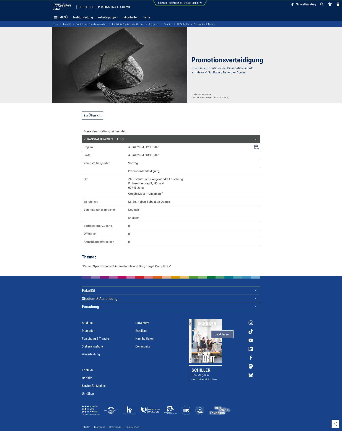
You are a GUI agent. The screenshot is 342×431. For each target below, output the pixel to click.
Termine (168, 24)
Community (142, 346)
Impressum (99, 427)
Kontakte (88, 370)
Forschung (90, 306)
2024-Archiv (183, 24)
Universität (142, 323)
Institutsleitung (83, 17)
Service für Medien (94, 386)
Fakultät (67, 24)
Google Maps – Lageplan (146, 193)
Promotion (88, 331)
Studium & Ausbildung (99, 298)
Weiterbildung (91, 354)
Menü (63, 17)
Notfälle (87, 378)
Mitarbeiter (130, 17)
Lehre (146, 17)
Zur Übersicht (92, 115)
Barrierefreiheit (133, 427)
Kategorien (154, 24)
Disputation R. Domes (204, 24)
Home (55, 24)
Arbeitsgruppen (108, 17)
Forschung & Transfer (96, 338)
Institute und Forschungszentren (91, 24)
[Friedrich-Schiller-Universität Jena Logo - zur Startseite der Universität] (62, 7)
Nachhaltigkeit (144, 338)
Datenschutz (115, 427)
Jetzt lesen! (222, 334)
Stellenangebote (92, 346)
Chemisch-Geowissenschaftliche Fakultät (180, 3)
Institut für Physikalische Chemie (105, 7)
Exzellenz (141, 331)
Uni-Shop (88, 393)
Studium (87, 323)
